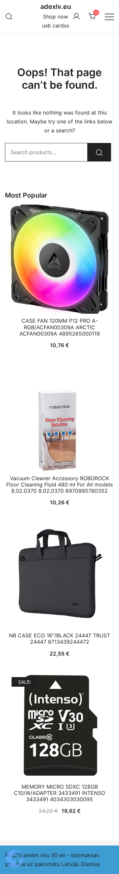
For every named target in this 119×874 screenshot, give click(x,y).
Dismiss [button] (90, 864)
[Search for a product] (9, 16)
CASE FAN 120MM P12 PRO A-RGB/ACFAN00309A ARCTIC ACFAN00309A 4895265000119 (60, 327)
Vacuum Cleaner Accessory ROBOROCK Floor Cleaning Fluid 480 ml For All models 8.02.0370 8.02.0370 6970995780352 (59, 484)
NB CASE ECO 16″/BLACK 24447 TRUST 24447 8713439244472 (59, 638)
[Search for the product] (99, 152)
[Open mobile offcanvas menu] (109, 16)
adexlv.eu (55, 7)
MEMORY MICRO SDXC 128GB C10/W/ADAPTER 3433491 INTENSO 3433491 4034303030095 (59, 793)
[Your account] (76, 16)
